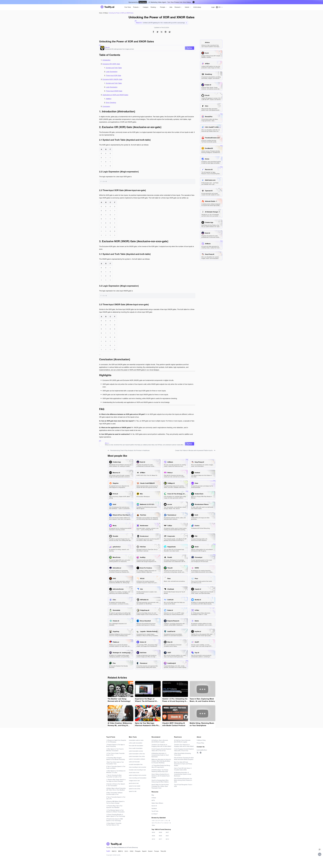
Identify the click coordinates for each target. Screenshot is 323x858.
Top (320, 854)
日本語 (131, 851)
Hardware (154, 808)
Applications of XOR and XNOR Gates (115, 95)
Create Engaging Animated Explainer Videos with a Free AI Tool (161, 749)
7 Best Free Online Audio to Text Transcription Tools (115, 763)
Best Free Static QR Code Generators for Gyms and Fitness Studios (183, 763)
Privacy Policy (200, 743)
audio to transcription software (137, 759)
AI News (105, 13)
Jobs (170, 7)
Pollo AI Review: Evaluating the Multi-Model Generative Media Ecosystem (184, 758)
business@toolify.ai (202, 750)
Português (137, 851)
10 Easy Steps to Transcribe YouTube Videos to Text (113, 824)
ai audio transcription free (135, 764)
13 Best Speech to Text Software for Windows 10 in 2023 (115, 771)
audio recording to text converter (137, 775)
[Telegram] (200, 752)
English (108, 851)
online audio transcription (135, 743)
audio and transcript (134, 762)
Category (145, 7)
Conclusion (106, 106)
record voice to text (134, 772)
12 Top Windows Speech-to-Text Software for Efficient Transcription (115, 811)
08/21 (167, 835)
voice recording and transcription (137, 778)
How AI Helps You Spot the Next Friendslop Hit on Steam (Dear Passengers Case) (160, 786)
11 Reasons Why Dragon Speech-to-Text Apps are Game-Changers (116, 780)
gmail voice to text (134, 783)
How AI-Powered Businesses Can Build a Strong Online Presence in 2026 (183, 780)
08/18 (153, 839)
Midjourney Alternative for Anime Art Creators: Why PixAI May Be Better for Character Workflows (161, 761)
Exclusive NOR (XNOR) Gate (112, 79)
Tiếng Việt (163, 851)
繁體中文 (120, 851)
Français (156, 851)
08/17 (160, 839)
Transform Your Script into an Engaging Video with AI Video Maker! (161, 745)
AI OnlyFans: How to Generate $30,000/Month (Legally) (160, 741)
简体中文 (114, 851)
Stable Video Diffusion (157, 803)
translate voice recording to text (137, 770)
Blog (153, 795)
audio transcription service (136, 751)
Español (144, 851)
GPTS (153, 800)
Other (153, 825)
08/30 (153, 832)
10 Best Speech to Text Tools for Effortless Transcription (115, 749)
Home (100, 13)
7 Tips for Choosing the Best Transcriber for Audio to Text (113, 776)
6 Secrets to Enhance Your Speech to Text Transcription (115, 784)
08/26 (153, 835)
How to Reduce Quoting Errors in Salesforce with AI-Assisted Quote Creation (161, 775)
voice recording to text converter (137, 767)
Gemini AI (154, 806)
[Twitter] (197, 752)
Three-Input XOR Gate (113, 75)
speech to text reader (134, 786)
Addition (108, 98)
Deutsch (150, 851)
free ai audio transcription (135, 748)
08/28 (160, 832)
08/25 (160, 835)
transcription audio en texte (136, 740)
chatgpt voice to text (134, 780)
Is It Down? (155, 814)
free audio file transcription (136, 745)
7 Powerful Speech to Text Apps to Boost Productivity (115, 745)
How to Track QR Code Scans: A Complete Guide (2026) (182, 769)
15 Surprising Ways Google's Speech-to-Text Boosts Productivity (115, 758)
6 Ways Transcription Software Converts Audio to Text (114, 793)
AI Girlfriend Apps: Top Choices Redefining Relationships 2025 (160, 770)
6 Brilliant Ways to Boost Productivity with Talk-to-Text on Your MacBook (116, 789)
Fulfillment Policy (201, 740)
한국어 (126, 851)
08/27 (167, 832)
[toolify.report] (319, 849)
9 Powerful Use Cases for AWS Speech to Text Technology (114, 819)
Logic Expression (111, 71)
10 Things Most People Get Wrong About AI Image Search (161, 766)
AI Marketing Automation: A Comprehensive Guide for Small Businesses (160, 754)
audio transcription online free (137, 753)
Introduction (106, 60)
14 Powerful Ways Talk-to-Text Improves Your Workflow (114, 806)
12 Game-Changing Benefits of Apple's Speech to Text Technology (115, 815)
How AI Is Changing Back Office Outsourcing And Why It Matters (160, 781)
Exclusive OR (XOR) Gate (111, 64)
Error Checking (111, 102)
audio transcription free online (137, 756)
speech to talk (132, 791)
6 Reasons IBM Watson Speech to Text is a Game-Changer (115, 802)
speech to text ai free (134, 788)
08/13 (167, 839)
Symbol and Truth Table (114, 68)
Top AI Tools (155, 811)
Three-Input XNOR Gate (114, 91)
